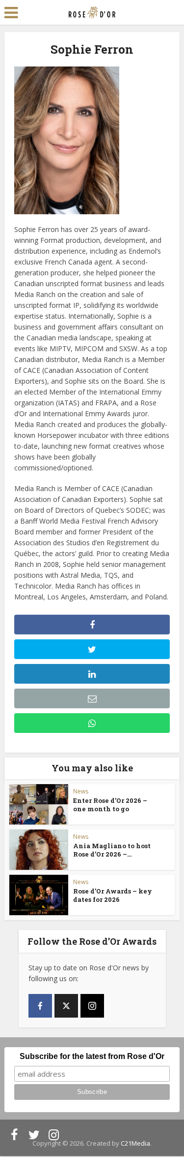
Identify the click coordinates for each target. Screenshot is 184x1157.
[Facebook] (40, 1006)
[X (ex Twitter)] (66, 1006)
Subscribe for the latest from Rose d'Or (92, 1056)
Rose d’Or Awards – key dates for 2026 (112, 895)
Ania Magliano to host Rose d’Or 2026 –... (112, 850)
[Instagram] (92, 1006)
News (80, 791)
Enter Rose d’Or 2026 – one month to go (110, 804)
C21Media (135, 1143)
